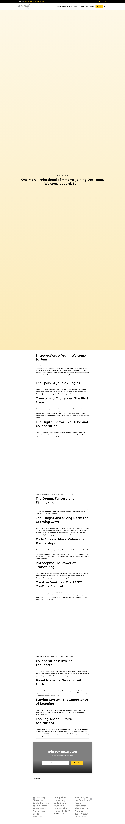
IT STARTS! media (48, 733)
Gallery (43, 788)
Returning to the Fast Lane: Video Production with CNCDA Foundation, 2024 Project (82, 788)
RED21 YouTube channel (62, 592)
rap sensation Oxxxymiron (64, 676)
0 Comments (41, 816)
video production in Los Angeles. (50, 695)
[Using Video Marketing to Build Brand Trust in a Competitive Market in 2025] (62, 788)
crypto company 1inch (41, 693)
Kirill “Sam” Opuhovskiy (61, 366)
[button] (104, 6)
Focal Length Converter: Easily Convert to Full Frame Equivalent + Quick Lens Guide (40, 788)
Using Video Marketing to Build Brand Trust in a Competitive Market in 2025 (61, 788)
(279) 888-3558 (28, 1)
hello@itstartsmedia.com (38, 1)
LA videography (74, 710)
